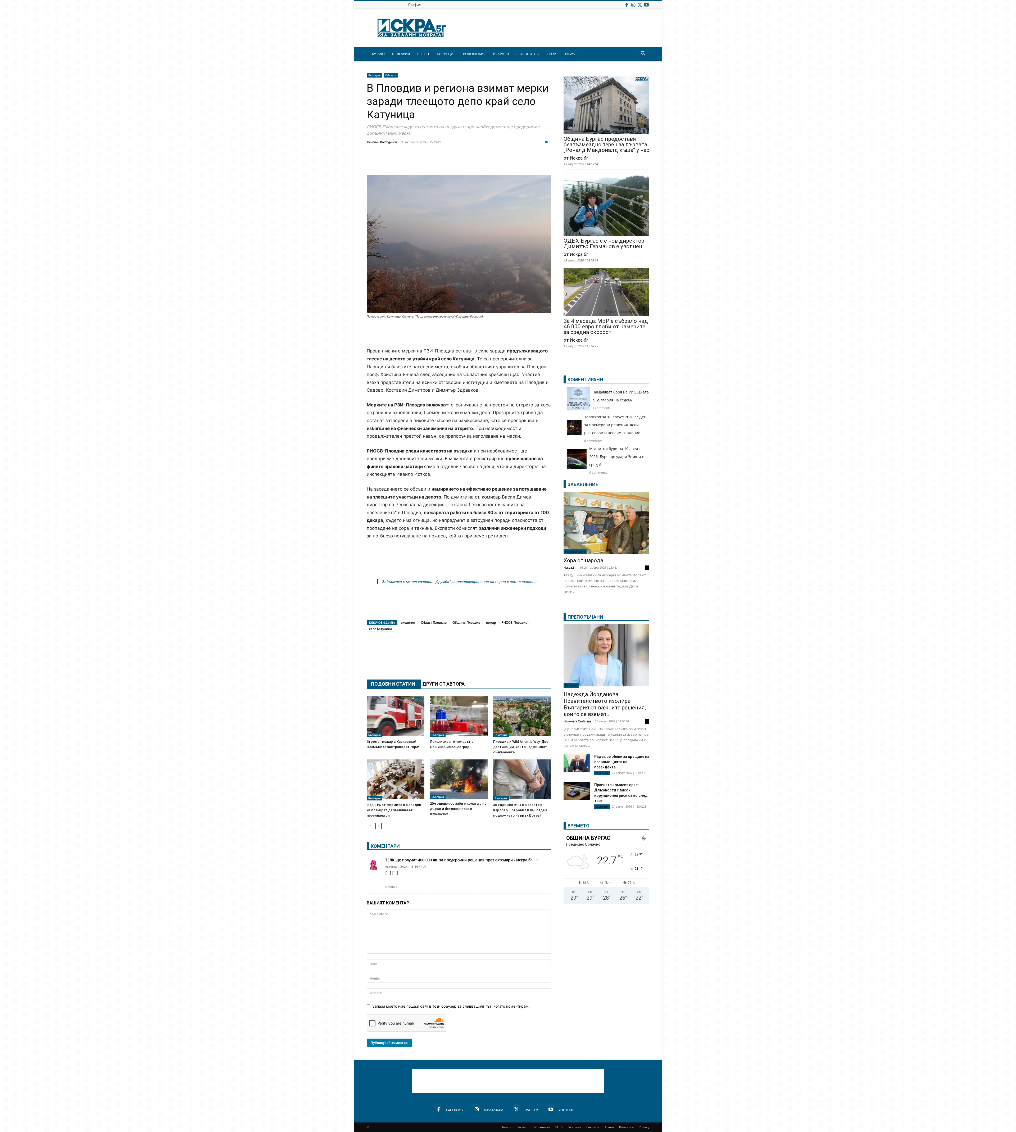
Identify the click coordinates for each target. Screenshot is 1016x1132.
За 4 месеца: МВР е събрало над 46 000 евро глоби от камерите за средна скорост (606, 326)
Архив (609, 1127)
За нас (522, 1127)
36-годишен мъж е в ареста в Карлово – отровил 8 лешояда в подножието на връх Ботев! (520, 810)
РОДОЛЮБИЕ (474, 53)
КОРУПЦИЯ (446, 53)
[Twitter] (640, 4)
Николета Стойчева (577, 721)
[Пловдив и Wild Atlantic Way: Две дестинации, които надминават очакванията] (522, 716)
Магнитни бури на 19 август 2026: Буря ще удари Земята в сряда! (616, 456)
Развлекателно (575, 551)
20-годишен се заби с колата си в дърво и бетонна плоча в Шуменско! (458, 809)
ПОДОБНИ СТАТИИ (393, 684)
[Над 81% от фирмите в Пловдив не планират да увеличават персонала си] (395, 779)
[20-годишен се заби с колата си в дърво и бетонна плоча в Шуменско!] (459, 779)
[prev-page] (370, 826)
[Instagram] (633, 4)
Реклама (593, 1127)
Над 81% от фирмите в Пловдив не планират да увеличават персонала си (394, 810)
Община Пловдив (466, 622)
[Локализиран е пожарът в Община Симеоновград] (459, 716)
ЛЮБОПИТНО (527, 53)
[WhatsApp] (463, 162)
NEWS (570, 53)
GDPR (559, 1127)
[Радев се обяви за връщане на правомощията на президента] (577, 763)
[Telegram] (490, 162)
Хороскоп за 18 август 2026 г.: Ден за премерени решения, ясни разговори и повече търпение (615, 424)
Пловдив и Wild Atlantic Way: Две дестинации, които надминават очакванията (520, 747)
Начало (506, 1127)
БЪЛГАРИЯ (401, 53)
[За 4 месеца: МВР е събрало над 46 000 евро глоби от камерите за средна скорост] (606, 292)
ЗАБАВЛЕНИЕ (583, 484)
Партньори (541, 1127)
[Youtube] (646, 4)
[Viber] (476, 162)
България (374, 75)
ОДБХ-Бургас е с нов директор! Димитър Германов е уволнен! (605, 243)
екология (408, 622)
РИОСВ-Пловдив (514, 622)
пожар (491, 622)
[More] (530, 162)
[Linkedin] (424, 162)
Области (390, 75)
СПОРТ (552, 53)
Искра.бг (570, 567)
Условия (574, 1127)
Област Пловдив (434, 622)
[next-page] (378, 826)
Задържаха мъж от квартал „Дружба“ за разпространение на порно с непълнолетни (459, 581)
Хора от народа (583, 560)
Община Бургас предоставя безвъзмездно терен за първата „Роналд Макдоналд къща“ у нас (606, 144)
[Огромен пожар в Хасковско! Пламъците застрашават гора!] (395, 716)
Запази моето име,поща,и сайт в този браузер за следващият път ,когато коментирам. (451, 1006)
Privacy (644, 1127)
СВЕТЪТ (423, 53)
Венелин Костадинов (382, 142)
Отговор (391, 887)
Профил (414, 4)
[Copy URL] (516, 162)
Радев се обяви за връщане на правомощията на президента (621, 761)
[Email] (450, 162)
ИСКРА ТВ (501, 53)
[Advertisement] (459, 334)
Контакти (626, 1127)
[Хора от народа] (606, 523)
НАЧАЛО (377, 53)
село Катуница (380, 629)
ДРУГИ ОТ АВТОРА (443, 684)
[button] (643, 54)
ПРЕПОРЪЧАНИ (585, 617)
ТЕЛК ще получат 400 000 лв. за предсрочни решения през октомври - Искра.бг (458, 859)
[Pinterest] (503, 162)
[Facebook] (626, 4)
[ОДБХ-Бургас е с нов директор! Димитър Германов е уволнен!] (606, 204)
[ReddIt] (437, 162)
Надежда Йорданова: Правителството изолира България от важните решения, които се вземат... (605, 704)
